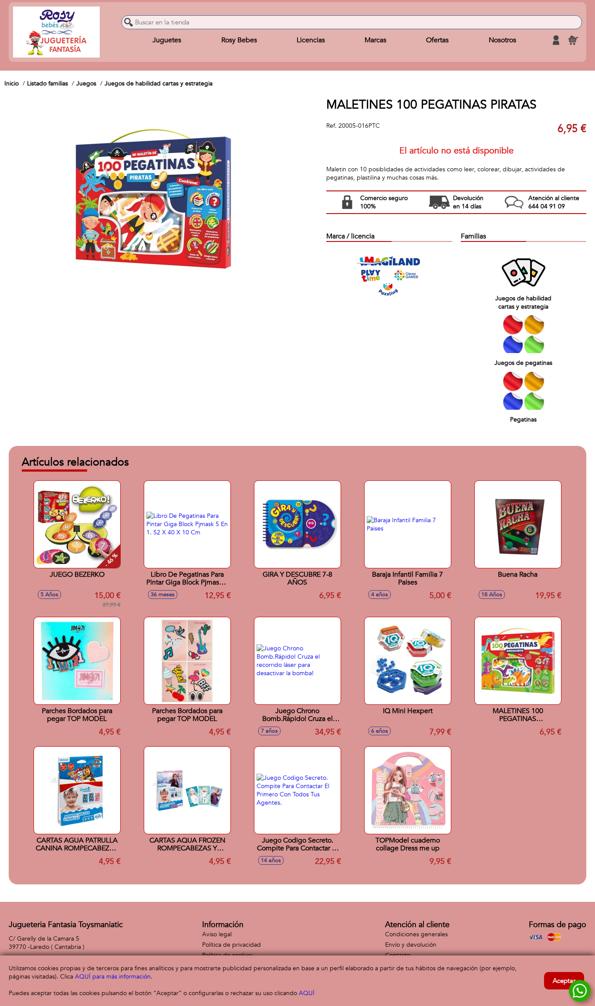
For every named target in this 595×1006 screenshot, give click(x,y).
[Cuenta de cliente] (556, 40)
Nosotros (502, 40)
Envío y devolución (410, 945)
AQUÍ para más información (113, 976)
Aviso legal (217, 934)
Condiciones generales (416, 934)
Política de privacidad (231, 945)
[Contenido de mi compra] (573, 40)
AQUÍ (306, 993)
